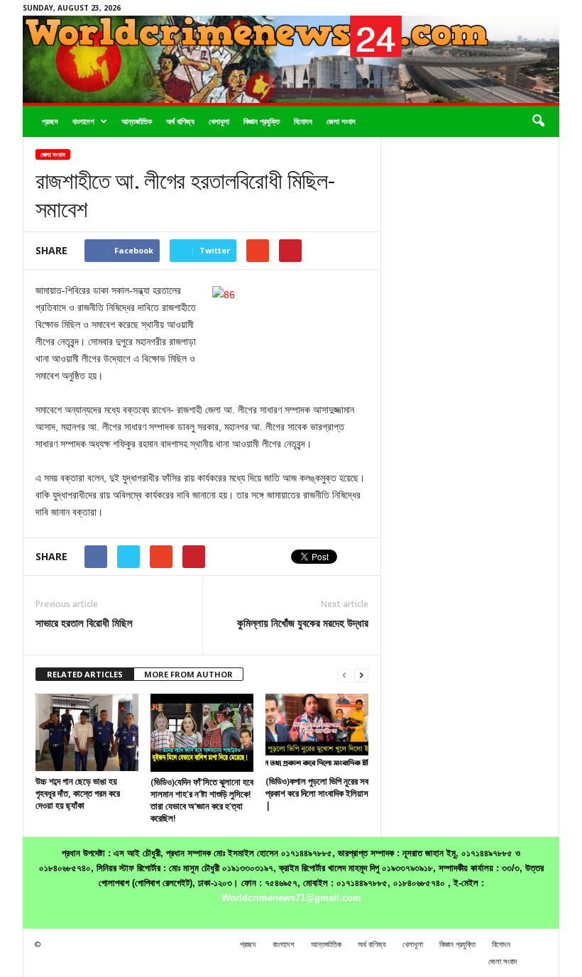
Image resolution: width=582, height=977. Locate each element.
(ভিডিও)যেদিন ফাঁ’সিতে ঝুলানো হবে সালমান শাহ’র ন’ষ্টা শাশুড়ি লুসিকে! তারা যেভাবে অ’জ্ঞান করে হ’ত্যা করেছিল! (201, 799)
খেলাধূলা (219, 121)
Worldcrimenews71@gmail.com (291, 898)
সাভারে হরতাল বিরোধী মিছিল (84, 623)
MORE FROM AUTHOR (188, 674)
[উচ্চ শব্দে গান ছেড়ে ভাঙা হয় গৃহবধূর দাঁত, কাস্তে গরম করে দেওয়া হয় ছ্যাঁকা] (86, 732)
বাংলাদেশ (83, 121)
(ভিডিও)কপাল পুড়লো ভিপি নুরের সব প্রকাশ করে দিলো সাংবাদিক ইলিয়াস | (316, 793)
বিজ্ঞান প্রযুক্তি (261, 121)
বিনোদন (303, 121)
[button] (538, 121)
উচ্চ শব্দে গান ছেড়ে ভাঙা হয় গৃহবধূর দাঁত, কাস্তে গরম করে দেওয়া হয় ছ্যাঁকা (77, 793)
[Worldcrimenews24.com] (291, 59)
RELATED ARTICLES (85, 674)
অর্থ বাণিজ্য (180, 121)
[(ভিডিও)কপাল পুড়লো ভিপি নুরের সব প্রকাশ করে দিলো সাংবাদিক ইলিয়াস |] (316, 732)
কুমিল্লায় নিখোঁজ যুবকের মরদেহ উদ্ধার (302, 623)
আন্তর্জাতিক (136, 121)
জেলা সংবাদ (341, 121)
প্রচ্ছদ (50, 121)
